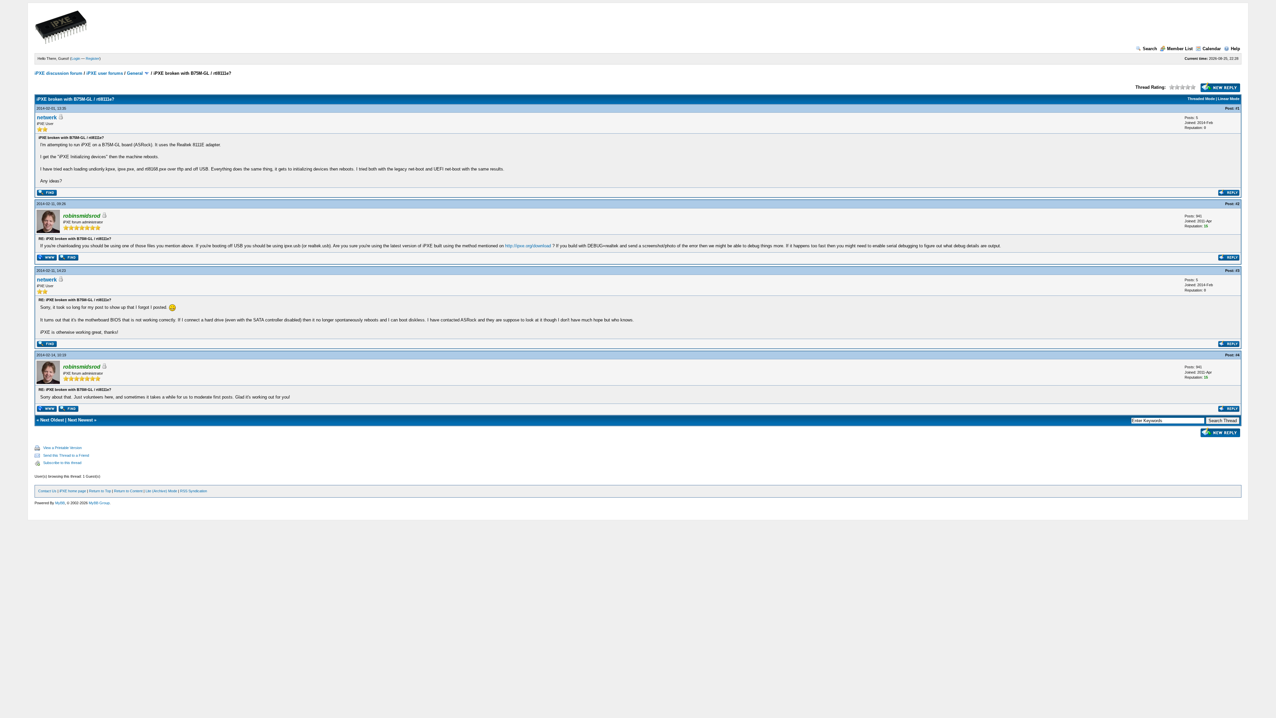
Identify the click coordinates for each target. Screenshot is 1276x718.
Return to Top (100, 491)
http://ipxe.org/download (528, 245)
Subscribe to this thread (62, 463)
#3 (1237, 271)
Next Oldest (52, 420)
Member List (1180, 48)
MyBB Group (99, 503)
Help (1235, 48)
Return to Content (128, 491)
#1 (1237, 108)
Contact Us (47, 491)
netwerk (47, 117)
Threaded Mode (1201, 99)
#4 (1237, 355)
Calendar (1212, 48)
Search (1150, 48)
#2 (1237, 204)
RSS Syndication (193, 491)
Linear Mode (1228, 99)
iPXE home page (72, 491)
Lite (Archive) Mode (161, 491)
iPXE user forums (104, 73)
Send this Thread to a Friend (66, 455)
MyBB (60, 503)
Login (75, 58)
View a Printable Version (62, 448)
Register (92, 58)
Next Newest (80, 420)
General (135, 73)
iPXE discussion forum (58, 73)
